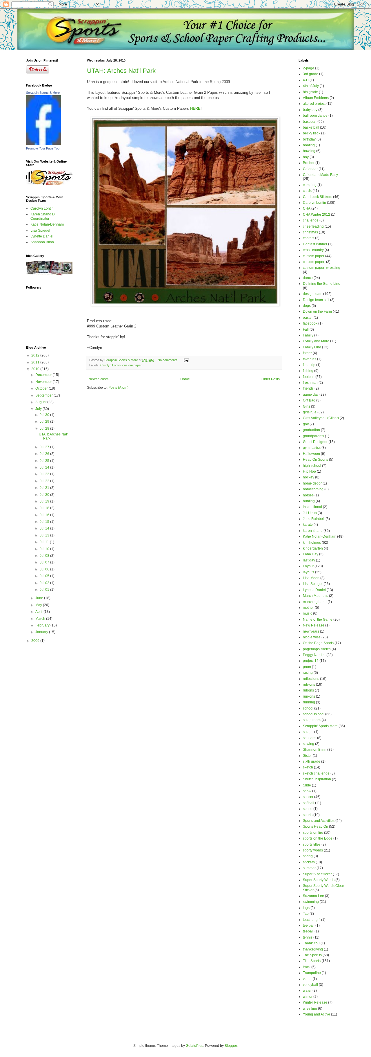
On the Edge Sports (318, 643)
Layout (308, 566)
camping (310, 185)
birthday (309, 139)
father (307, 353)
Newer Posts (98, 379)
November (44, 382)
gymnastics (312, 448)
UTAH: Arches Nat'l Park (121, 70)
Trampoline (312, 973)
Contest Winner (315, 244)
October (42, 388)
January (42, 632)
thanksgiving (313, 949)
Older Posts (270, 379)
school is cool (313, 714)
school (308, 708)
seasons (309, 738)
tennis (307, 937)
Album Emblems (316, 98)
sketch (308, 767)
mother (308, 608)
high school (312, 466)
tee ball (308, 925)
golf (306, 424)
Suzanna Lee (313, 896)
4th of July (311, 86)
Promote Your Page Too (42, 148)
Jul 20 (45, 495)
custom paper (132, 365)
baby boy (310, 110)
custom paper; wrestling (321, 268)
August (41, 402)
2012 (35, 355)
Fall (306, 329)
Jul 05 (45, 576)
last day (309, 560)
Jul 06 (45, 569)
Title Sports (312, 961)
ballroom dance (315, 116)
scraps (308, 732)
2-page (308, 68)
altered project (314, 104)
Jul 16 (45, 515)
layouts (308, 572)
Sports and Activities (318, 821)
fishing (308, 371)
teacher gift (311, 920)
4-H (306, 80)
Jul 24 (45, 467)
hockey (308, 477)
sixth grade (311, 761)
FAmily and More (316, 341)
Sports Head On (315, 826)
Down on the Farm (317, 311)
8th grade (310, 92)
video (307, 979)
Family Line (312, 347)
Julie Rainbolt (314, 519)
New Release (313, 625)
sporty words (313, 850)
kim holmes (312, 543)
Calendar (310, 169)
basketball (311, 127)
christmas (310, 232)
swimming (311, 902)
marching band (315, 602)
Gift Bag (309, 400)
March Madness (315, 596)
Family (308, 335)
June (39, 598)
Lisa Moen (311, 578)
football (308, 377)
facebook (310, 323)
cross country (313, 250)
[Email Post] (186, 360)
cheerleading (313, 226)
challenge (311, 220)
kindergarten (313, 548)
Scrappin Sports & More (43, 92)
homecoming (313, 489)
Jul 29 (45, 421)
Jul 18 (45, 508)
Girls (306, 406)
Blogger (231, 1046)
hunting (309, 501)
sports (307, 815)
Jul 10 (45, 549)
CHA (306, 208)
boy (306, 157)
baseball (310, 122)
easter (308, 318)
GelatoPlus (194, 1046)
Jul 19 (45, 501)
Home (185, 379)
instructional (312, 507)
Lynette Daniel (41, 236)
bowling (309, 151)
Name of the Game (317, 619)
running (309, 702)
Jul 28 (45, 428)
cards (307, 191)
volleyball (310, 985)
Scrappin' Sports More (320, 726)
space (307, 809)
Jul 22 (45, 481)
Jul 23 (45, 474)
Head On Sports (315, 460)
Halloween (311, 454)
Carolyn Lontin (110, 365)
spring (308, 856)
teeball (308, 931)
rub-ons (309, 685)
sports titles (312, 844)
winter (307, 997)
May (39, 605)
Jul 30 (45, 415)
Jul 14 (45, 528)
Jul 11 (45, 542)
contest (308, 238)
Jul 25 (45, 461)
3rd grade (310, 74)
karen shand (313, 531)
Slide (307, 785)
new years (311, 631)
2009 (35, 641)
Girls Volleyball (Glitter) (321, 418)
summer (309, 868)
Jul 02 (45, 583)
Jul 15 (45, 522)
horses (308, 495)
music (307, 613)
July (39, 409)
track (306, 967)
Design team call (316, 300)
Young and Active (316, 1014)
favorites (309, 359)
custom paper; (314, 262)
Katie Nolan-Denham (47, 224)
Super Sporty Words (318, 880)
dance (308, 278)
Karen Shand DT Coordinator (43, 216)
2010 (35, 369)
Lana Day (310, 554)
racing (308, 673)
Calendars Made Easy (320, 175)
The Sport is (312, 955)
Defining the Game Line (321, 284)
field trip (309, 365)
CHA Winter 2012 (316, 215)
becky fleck (311, 133)
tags (306, 908)
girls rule (310, 412)
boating (309, 145)
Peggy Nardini (314, 655)
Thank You (311, 943)
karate (308, 525)
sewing (308, 744)
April (39, 612)
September (44, 395)
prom (307, 667)
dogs (307, 306)
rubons (308, 690)
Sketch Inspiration (317, 779)
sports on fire (313, 833)
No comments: (168, 360)
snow (307, 791)
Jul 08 (45, 556)
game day (311, 394)
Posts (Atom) (118, 388)
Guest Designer (315, 442)
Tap (306, 914)
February (42, 625)
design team (312, 294)
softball (308, 803)
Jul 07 (45, 562)
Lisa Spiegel (40, 230)
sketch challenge (316, 773)
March (40, 619)
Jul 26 (45, 454)
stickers (309, 862)
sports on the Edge (317, 838)
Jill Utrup (310, 513)
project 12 (311, 661)
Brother (308, 163)
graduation (311, 430)
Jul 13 (45, 535)
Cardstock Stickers (317, 197)
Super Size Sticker (317, 874)
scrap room (312, 720)
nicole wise (312, 637)
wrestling (310, 1008)
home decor (312, 483)
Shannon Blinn (42, 242)
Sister (307, 756)
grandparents (313, 436)
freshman (310, 383)
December (44, 375)
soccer (308, 797)
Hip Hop (309, 471)
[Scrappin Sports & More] (43, 144)
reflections (311, 679)
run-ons (309, 696)
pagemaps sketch (317, 649)
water (307, 990)
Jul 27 (45, 447)
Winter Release (315, 1002)
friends (308, 388)
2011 (35, 362)
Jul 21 (45, 488)
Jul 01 (45, 590)
